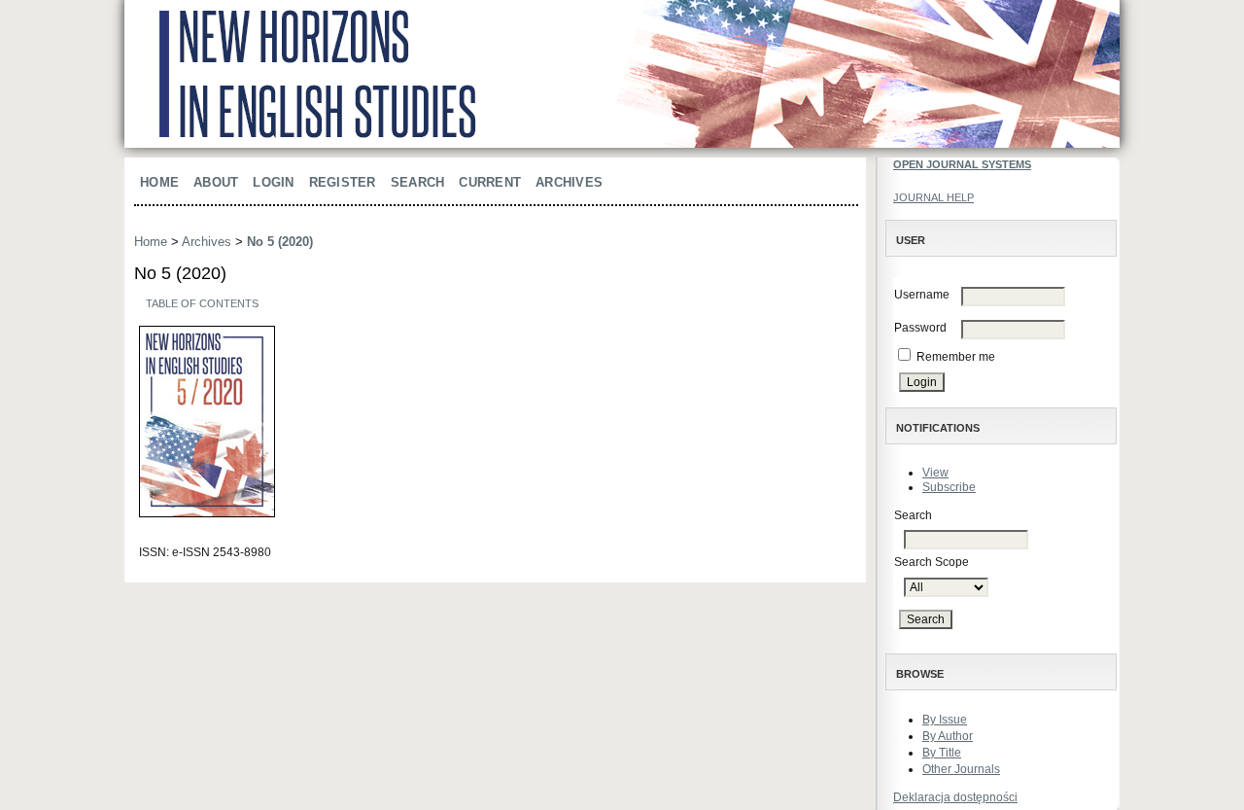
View (935, 472)
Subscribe (949, 487)
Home (159, 182)
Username (922, 294)
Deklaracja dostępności (955, 797)
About (215, 182)
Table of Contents (202, 302)
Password (920, 328)
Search (418, 182)
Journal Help (933, 197)
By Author (947, 736)
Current (490, 182)
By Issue (944, 719)
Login (273, 182)
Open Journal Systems (962, 164)
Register (342, 182)
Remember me (955, 357)
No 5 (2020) (280, 241)
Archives (569, 182)
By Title (941, 752)
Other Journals (961, 769)
